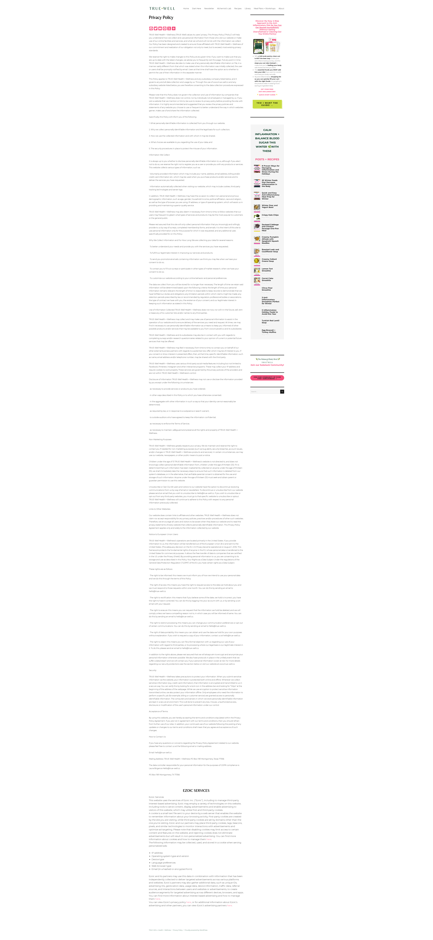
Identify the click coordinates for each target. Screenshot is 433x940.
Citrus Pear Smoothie (267, 289)
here (208, 839)
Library (248, 8)
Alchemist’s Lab (224, 8)
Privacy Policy (178, 930)
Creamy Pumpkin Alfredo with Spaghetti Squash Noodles (270, 240)
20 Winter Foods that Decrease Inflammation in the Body (270, 183)
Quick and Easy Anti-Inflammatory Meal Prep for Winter (270, 196)
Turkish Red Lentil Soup (270, 322)
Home (186, 8)
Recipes (238, 8)
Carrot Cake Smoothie (267, 279)
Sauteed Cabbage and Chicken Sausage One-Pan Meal (270, 228)
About (281, 8)
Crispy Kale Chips (270, 215)
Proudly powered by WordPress (196, 930)
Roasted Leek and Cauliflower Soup (270, 250)
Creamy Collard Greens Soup (269, 260)
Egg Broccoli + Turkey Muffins (269, 331)
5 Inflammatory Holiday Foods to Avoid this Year (270, 312)
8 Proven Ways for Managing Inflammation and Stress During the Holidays (270, 170)
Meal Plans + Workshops (264, 8)
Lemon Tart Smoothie (267, 270)
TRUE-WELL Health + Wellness (160, 930)
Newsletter (209, 8)
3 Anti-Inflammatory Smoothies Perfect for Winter (270, 300)
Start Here (196, 8)
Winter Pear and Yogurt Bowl (270, 206)
